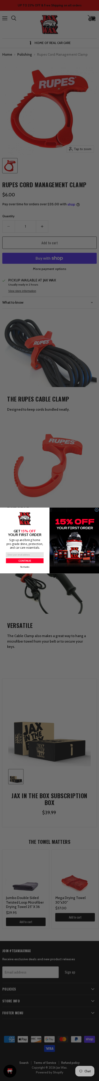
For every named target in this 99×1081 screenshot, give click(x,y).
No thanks (24, 567)
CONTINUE (24, 560)
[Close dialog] (96, 510)
